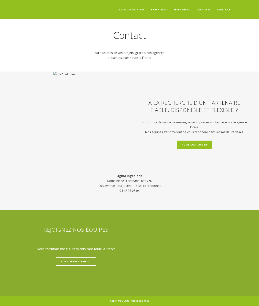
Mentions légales (140, 300)
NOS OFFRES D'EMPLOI (76, 261)
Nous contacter (194, 144)
